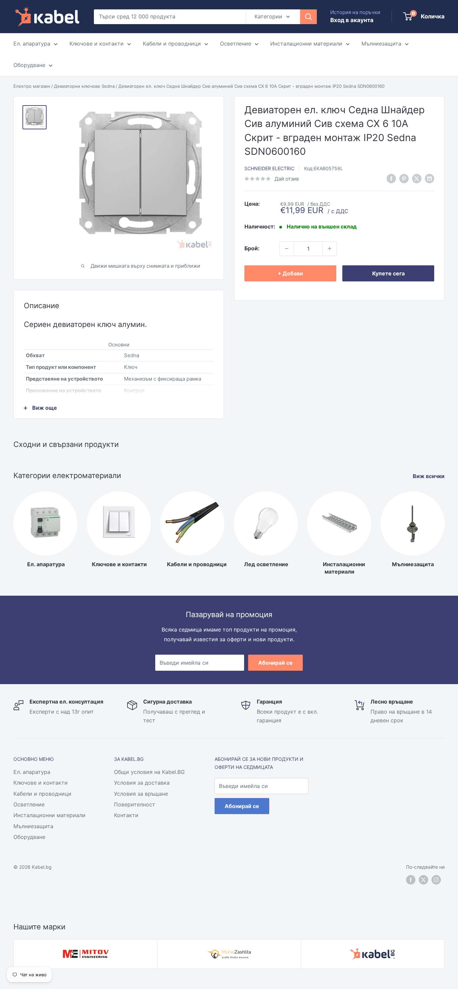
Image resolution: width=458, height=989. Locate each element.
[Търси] (308, 16)
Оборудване (29, 65)
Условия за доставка (142, 782)
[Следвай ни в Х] (416, 178)
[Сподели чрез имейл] (429, 178)
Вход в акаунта (352, 20)
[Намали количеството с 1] (287, 249)
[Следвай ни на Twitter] (423, 879)
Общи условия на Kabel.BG (149, 772)
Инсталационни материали (306, 43)
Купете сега (388, 273)
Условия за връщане (141, 793)
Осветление (235, 43)
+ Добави (290, 273)
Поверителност (134, 804)
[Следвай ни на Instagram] (436, 879)
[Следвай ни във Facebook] (391, 178)
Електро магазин (31, 86)
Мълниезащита (381, 43)
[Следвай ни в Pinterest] (404, 178)
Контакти (126, 815)
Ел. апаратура (31, 43)
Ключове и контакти (96, 43)
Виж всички (429, 476)
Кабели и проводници (172, 43)
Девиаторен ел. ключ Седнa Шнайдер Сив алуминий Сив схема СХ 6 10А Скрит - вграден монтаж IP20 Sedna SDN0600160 (251, 86)
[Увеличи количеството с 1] (330, 249)
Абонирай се (275, 662)
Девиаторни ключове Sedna (84, 86)
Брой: (252, 248)
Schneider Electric (269, 168)
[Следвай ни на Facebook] (410, 879)
